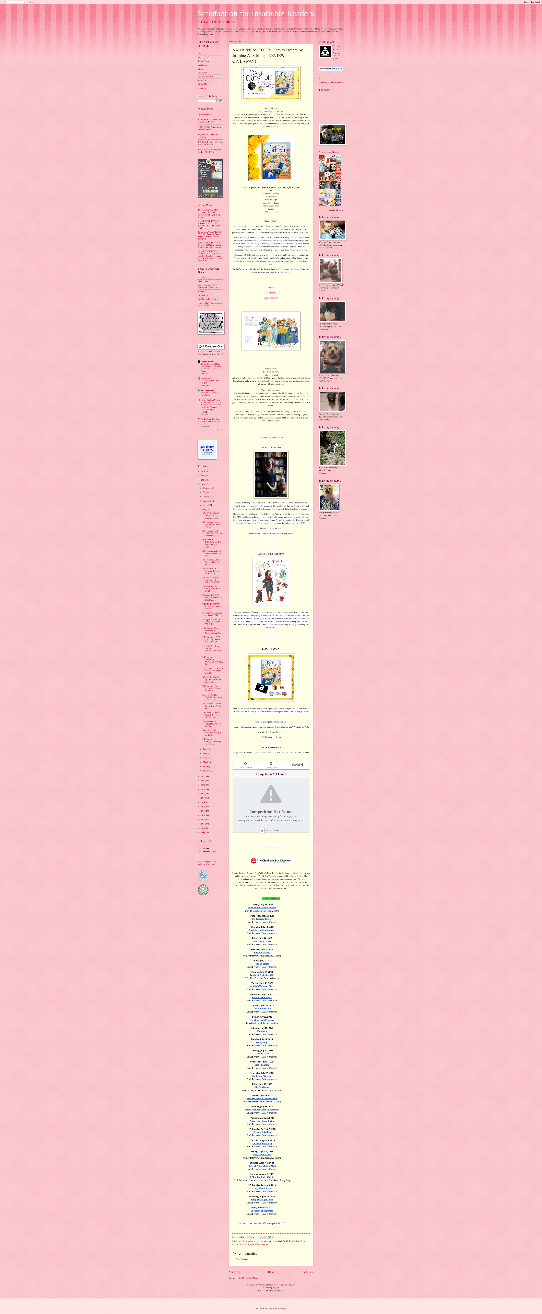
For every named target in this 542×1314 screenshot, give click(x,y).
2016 (203, 802)
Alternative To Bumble (209, 392)
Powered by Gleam (273, 830)
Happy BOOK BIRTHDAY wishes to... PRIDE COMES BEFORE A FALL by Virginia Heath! (209, 224)
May (205, 753)
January (206, 770)
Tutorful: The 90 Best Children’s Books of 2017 (210, 304)
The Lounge (202, 72)
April (205, 757)
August (206, 505)
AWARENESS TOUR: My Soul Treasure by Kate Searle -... (211, 679)
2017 (203, 797)
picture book (277, 1241)
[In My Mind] (328, 180)
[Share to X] (267, 1237)
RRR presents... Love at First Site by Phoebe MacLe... (211, 524)
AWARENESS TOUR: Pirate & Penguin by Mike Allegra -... (211, 715)
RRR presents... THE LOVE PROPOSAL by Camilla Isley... (212, 533)
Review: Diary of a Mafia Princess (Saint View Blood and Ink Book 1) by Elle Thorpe (211, 367)
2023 (240, 1241)
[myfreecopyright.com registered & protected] (210, 864)
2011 (203, 823)
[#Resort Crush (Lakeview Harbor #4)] (333, 161)
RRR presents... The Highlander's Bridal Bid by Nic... (211, 688)
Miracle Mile (203, 84)
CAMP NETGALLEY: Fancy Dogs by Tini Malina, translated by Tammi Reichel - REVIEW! (210, 245)
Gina (338, 46)
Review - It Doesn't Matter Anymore (210, 422)
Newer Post (235, 1271)
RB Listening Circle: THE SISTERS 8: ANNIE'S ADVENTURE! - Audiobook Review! (209, 213)
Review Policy (203, 61)
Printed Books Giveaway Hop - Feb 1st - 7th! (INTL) (210, 150)
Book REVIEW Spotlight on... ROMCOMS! (212, 613)
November (207, 492)
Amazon (271, 287)
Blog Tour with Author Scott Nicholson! (209, 135)
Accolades (202, 88)
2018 (203, 793)
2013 (203, 815)
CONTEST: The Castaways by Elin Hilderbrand (209, 128)
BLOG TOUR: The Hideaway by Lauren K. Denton (209, 120)
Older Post (307, 1271)
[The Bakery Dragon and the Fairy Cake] (322, 205)
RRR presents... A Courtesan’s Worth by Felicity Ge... (211, 741)
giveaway (268, 1241)
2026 (203, 471)
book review (248, 1241)
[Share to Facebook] (269, 1237)
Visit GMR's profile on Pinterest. (331, 82)
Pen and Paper (207, 378)
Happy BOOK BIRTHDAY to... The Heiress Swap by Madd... (211, 543)
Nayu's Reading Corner (210, 399)
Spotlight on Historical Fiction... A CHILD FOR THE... (211, 621)
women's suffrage (261, 1244)
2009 (203, 832)
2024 (203, 479)
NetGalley (202, 291)
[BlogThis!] (264, 1237)
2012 (203, 819)
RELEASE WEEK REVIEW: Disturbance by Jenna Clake (212, 697)
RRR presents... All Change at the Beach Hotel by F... (211, 588)
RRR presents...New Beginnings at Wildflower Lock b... (211, 630)
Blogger (276, 1287)
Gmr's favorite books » (336, 210)
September (207, 500)
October (206, 496)
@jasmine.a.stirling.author (282, 533)
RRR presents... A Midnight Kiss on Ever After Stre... (212, 723)
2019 (203, 789)
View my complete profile (336, 56)
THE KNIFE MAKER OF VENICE (210, 381)
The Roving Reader (205, 114)
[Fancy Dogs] (328, 163)
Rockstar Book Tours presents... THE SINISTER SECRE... (211, 579)
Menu (200, 53)
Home (271, 1271)
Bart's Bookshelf (207, 390)
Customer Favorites (205, 76)
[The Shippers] (339, 170)
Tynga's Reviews (207, 361)
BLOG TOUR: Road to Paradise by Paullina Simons (210, 143)
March (206, 762)
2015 (203, 806)
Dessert (200, 68)
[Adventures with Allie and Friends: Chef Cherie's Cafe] (328, 197)
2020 (203, 785)
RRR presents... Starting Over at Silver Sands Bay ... (211, 706)
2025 (203, 475)
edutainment (258, 1241)
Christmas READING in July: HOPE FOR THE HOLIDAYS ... (212, 597)
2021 (203, 780)
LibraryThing (203, 281)
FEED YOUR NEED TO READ (216, 22)
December (207, 488)
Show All (220, 430)
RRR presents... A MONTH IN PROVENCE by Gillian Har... (212, 660)
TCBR (285, 1241)
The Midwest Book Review (208, 299)
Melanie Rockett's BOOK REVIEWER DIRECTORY (208, 286)
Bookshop (271, 292)
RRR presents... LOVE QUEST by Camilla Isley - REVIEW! (211, 639)
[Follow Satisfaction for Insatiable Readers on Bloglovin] (331, 70)
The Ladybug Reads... (210, 419)
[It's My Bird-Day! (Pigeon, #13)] (333, 195)
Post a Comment (242, 1259)
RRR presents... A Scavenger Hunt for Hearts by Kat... (211, 571)
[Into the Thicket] (328, 187)
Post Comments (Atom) (248, 1277)
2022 (203, 776)
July (205, 509)
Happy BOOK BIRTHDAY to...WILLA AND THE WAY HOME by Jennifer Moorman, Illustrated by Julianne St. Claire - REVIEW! (210, 256)
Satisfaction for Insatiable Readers (256, 13)
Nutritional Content (205, 80)
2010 (203, 828)
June (205, 749)
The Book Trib (203, 295)
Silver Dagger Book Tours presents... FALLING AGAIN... (212, 670)
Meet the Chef (203, 57)
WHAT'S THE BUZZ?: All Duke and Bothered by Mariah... (212, 606)
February (207, 766)
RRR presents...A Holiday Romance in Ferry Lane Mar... (212, 553)
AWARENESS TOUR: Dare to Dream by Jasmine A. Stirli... (211, 515)
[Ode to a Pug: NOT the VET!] (322, 195)
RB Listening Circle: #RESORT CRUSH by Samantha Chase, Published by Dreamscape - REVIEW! (210, 235)
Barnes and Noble (271, 297)
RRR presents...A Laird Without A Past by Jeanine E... (211, 562)
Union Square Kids (246, 1244)
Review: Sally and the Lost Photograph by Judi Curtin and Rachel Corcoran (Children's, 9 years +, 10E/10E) (211, 407)
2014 (203, 810)
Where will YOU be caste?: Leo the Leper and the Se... (211, 732)
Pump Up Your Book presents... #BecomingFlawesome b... (212, 649)
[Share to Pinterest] (272, 1237)
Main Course (203, 65)
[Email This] (261, 1237)
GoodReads (202, 277)
